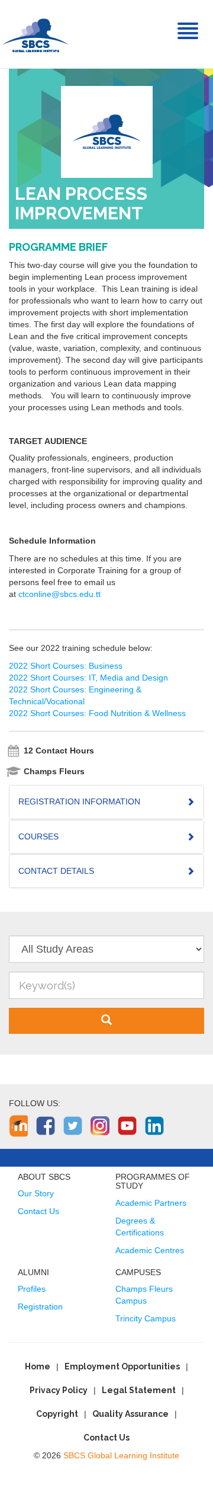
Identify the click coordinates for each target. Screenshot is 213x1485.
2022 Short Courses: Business (65, 665)
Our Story (36, 1193)
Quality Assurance (130, 1414)
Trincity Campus (145, 1318)
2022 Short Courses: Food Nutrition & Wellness (97, 713)
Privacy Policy (59, 1390)
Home (37, 1366)
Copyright (57, 1414)
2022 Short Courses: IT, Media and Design (88, 677)
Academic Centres (149, 1250)
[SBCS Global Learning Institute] (35, 34)
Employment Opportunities (122, 1366)
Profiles (32, 1289)
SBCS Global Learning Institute (121, 1455)
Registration (40, 1306)
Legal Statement (139, 1390)
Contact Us (38, 1211)
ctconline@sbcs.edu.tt (59, 594)
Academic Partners (150, 1203)
